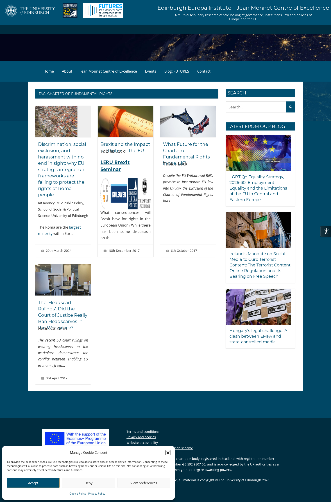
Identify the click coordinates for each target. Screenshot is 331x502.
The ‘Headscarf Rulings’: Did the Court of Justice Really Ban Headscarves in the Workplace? (62, 315)
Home (48, 71)
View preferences (143, 483)
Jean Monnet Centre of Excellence (108, 71)
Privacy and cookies (141, 437)
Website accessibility (142, 442)
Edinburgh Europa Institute (243, 8)
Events (150, 71)
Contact (204, 71)
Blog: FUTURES (176, 71)
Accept (33, 483)
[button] (168, 452)
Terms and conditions (143, 431)
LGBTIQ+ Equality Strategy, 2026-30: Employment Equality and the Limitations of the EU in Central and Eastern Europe (258, 188)
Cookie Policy (78, 493)
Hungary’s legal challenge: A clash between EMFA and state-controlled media (258, 336)
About (67, 71)
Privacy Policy (96, 493)
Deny (88, 483)
